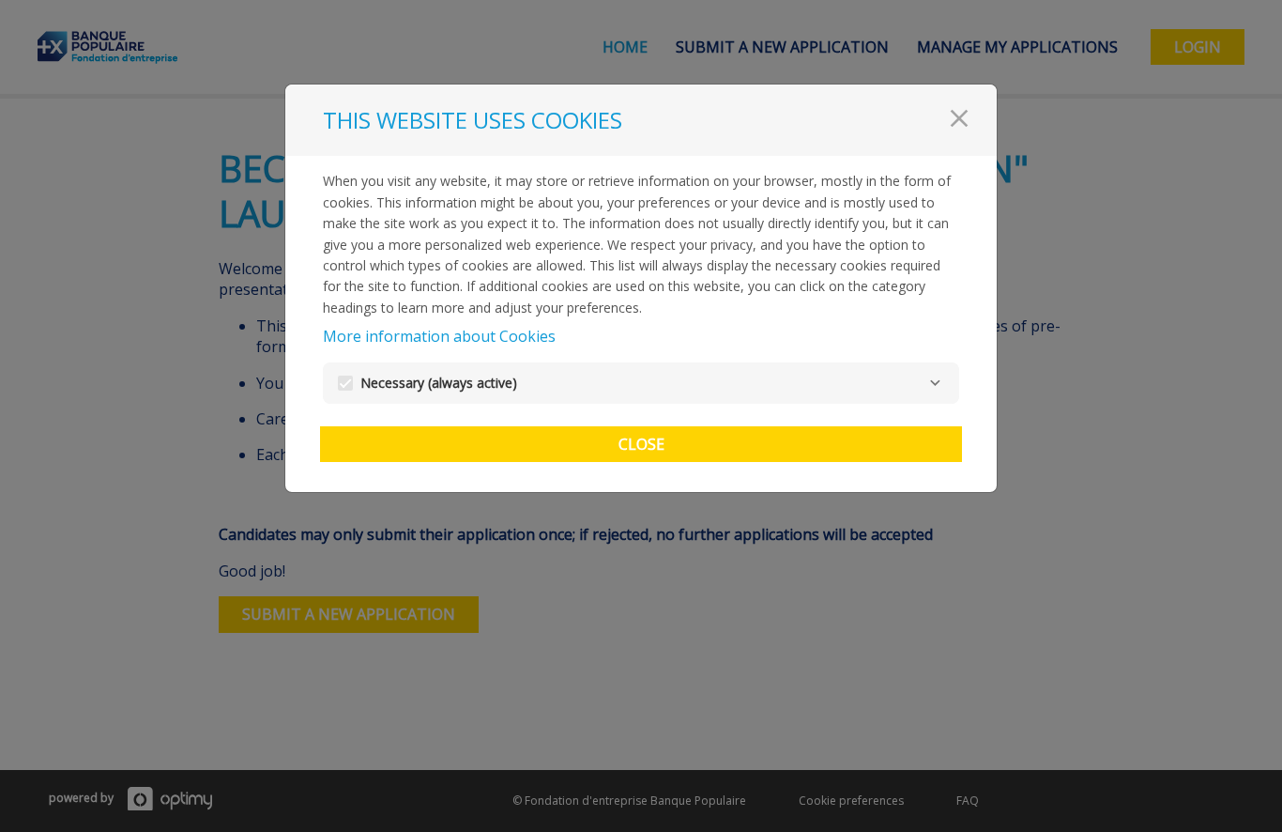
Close (641, 444)
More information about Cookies (439, 336)
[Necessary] (934, 383)
